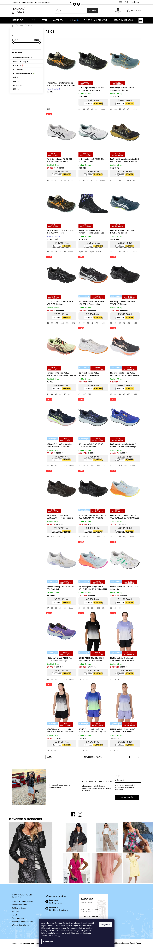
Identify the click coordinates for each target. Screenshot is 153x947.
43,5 (73, 323)
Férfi (15, 81)
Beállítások (48, 941)
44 (84, 109)
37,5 (89, 394)
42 (79, 109)
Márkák (16, 89)
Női (14, 77)
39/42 (91, 252)
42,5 (62, 323)
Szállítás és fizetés (19, 908)
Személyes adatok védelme (22, 922)
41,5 (56, 323)
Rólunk (14, 915)
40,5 (98, 465)
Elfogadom (105, 924)
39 (84, 323)
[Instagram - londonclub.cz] (78, 4)
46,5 (48, 109)
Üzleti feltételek (18, 918)
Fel (50, 757)
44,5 (67, 323)
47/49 (98, 252)
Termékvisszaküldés (42, 2)
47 (96, 109)
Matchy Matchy (19, 61)
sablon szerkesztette (127, 943)
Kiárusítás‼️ (18, 65)
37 (79, 394)
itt (59, 935)
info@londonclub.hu (92, 916)
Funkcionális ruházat (21, 57)
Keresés (92, 10)
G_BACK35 (98, 103)
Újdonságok (18, 69)
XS (79, 679)
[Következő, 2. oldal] (134, 757)
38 (79, 323)
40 (48, 180)
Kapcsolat (15, 911)
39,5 (84, 394)
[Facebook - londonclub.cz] (74, 4)
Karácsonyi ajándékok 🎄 (24, 73)
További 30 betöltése (93, 757)
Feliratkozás (127, 797)
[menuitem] (20, 20)
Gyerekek (17, 85)
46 (92, 109)
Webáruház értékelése (20, 925)
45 (88, 109)
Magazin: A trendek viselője (22, 2)
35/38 (80, 252)
